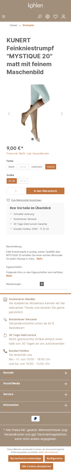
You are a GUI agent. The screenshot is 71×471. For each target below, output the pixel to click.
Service (8, 394)
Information (11, 404)
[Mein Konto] (63, 16)
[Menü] (3, 16)
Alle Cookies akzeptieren (36, 466)
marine (50, 166)
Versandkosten (14, 434)
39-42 (23, 180)
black (12, 166)
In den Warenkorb (45, 191)
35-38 (11, 180)
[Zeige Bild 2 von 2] (38, 139)
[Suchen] (39, 16)
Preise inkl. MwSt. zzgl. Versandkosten (28, 153)
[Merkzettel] (55, 16)
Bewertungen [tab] (24, 284)
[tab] (35, 252)
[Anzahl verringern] (10, 191)
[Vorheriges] (9, 113)
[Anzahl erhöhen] (21, 191)
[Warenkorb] (69, 14)
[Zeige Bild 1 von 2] (32, 139)
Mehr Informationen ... (49, 452)
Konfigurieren (55, 458)
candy (23, 166)
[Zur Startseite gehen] (35, 5)
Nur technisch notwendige (25, 458)
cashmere (36, 166)
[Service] (47, 16)
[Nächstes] (61, 113)
